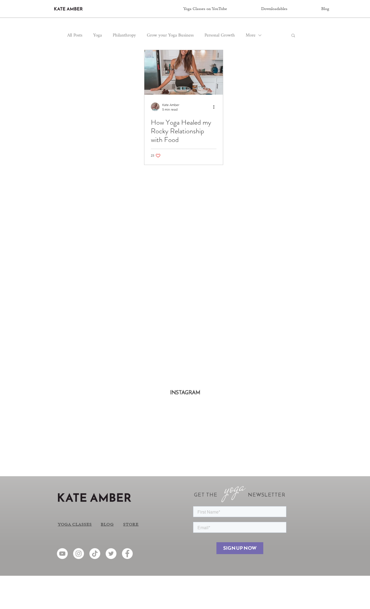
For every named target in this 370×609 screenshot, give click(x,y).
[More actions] (215, 107)
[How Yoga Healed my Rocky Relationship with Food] (183, 72)
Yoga (97, 35)
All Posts (74, 35)
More (250, 35)
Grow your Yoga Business (170, 35)
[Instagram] (78, 553)
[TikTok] (94, 553)
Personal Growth (220, 35)
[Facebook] (127, 553)
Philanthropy (124, 35)
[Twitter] (111, 553)
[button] (293, 36)
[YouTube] (62, 553)
